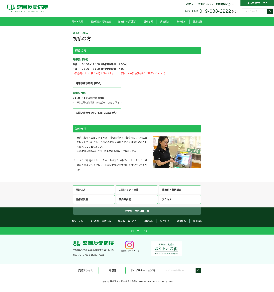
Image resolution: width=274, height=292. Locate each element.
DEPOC (171, 281)
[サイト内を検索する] (270, 11)
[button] (77, 22)
